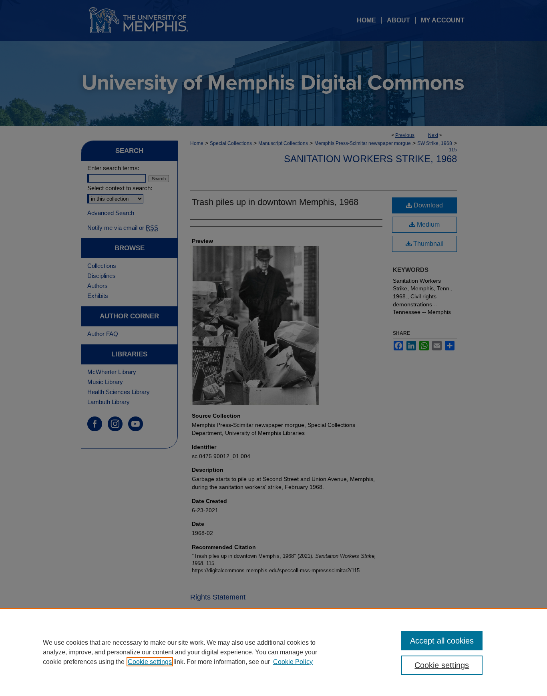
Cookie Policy (293, 661)
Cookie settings (150, 661)
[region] (273, 652)
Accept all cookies (442, 640)
